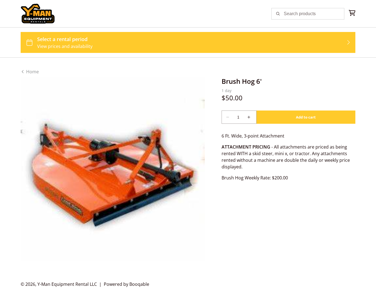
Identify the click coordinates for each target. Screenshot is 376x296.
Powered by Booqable (126, 284)
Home (32, 72)
